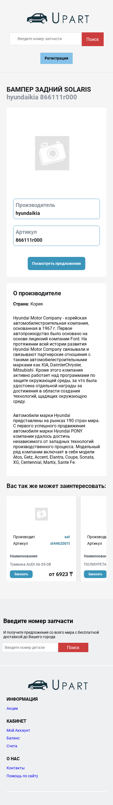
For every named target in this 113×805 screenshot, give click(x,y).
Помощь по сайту (22, 776)
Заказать (21, 574)
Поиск (92, 39)
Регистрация (56, 58)
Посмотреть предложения (56, 263)
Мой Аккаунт (18, 730)
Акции (12, 708)
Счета (12, 746)
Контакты (16, 768)
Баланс (13, 738)
